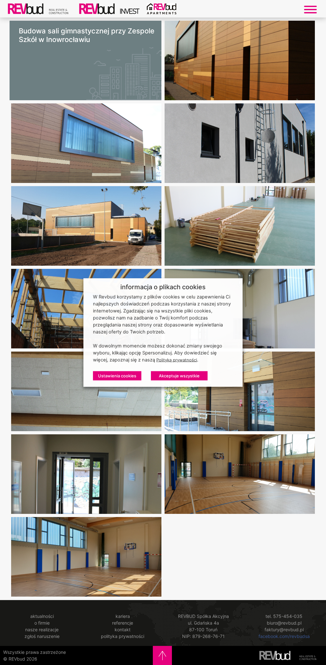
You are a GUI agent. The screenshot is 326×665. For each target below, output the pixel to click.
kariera (123, 616)
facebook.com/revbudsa (284, 636)
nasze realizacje (42, 629)
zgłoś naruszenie (42, 636)
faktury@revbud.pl (284, 629)
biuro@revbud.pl (284, 623)
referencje (122, 623)
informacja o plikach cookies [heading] (163, 287)
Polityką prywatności (176, 360)
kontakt (123, 629)
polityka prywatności (122, 636)
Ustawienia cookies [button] (117, 375)
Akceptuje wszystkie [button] (179, 375)
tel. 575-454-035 (284, 616)
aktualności (42, 616)
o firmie (42, 623)
